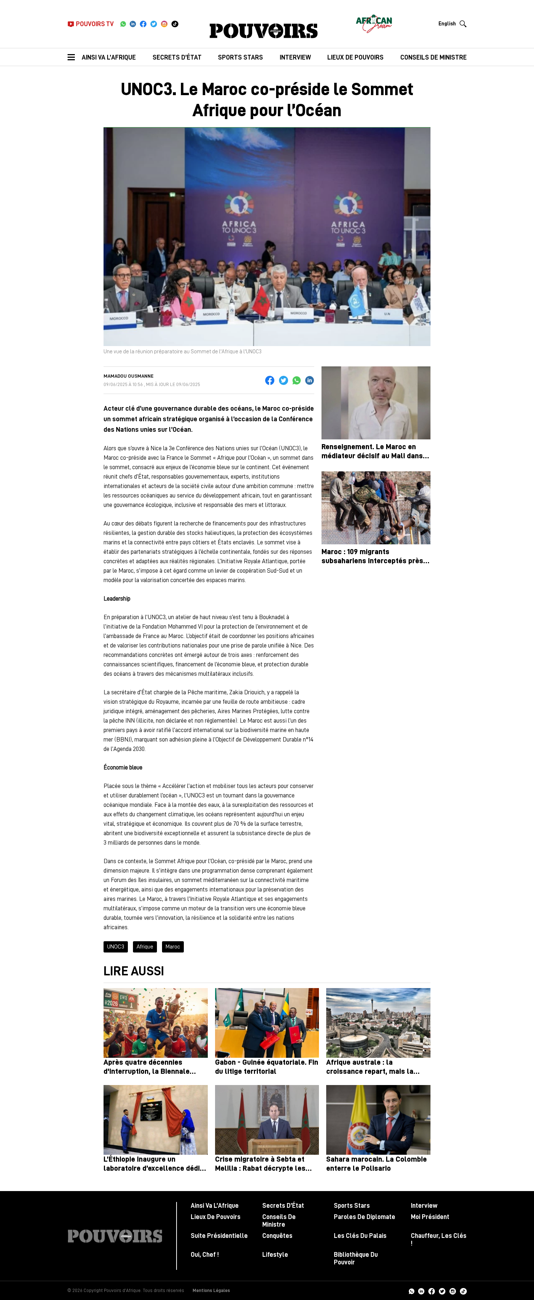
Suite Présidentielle (219, 1235)
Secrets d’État (177, 57)
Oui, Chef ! (205, 1254)
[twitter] (153, 24)
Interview (295, 57)
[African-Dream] (373, 21)
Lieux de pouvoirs (355, 57)
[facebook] (143, 24)
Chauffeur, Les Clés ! (438, 1239)
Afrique (145, 947)
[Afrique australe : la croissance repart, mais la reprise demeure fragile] (378, 1023)
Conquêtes (277, 1235)
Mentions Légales (211, 1290)
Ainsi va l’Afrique (109, 57)
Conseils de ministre (433, 57)
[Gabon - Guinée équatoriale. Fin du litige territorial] (267, 1023)
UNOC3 (115, 947)
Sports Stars (240, 57)
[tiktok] (174, 24)
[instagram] (164, 24)
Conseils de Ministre (279, 1221)
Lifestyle (275, 1254)
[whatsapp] (123, 24)
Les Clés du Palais (360, 1235)
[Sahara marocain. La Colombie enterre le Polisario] (378, 1120)
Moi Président (430, 1217)
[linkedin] (133, 24)
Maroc (173, 947)
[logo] (263, 31)
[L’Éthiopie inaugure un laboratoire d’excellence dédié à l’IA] (156, 1120)
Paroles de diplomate (364, 1217)
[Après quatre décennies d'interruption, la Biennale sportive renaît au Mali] (156, 1023)
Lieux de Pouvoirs (215, 1217)
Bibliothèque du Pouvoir (356, 1258)
